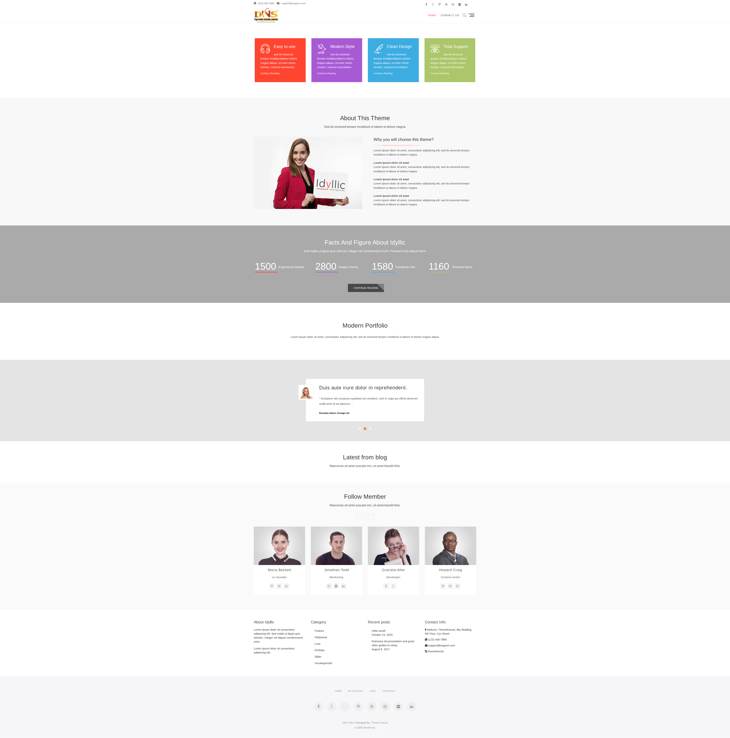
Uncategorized (323, 663)
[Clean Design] (378, 48)
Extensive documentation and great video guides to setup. (393, 643)
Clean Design (399, 46)
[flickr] (336, 586)
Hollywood (321, 637)
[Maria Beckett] (279, 528)
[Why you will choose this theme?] (308, 138)
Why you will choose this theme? (404, 139)
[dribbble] (279, 586)
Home (432, 15)
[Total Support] (435, 48)
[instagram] (286, 586)
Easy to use (284, 46)
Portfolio (320, 650)
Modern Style (342, 46)
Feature (319, 630)
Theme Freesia (379, 722)
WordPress (369, 727)
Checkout (388, 691)
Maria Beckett (279, 570)
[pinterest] (272, 586)
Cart (373, 691)
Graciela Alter (393, 570)
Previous (359, 516)
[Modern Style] (322, 48)
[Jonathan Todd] (336, 528)
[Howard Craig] (450, 528)
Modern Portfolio (365, 325)
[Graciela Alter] (393, 528)
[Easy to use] (265, 48)
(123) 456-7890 (265, 3)
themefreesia (435, 651)
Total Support (456, 46)
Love (318, 643)
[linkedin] (343, 586)
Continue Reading (269, 73)
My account (355, 691)
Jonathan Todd (336, 570)
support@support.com (292, 3)
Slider (318, 656)
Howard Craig (450, 570)
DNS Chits (348, 722)
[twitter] (393, 586)
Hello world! (379, 630)
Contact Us (450, 15)
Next (371, 516)
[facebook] (386, 586)
